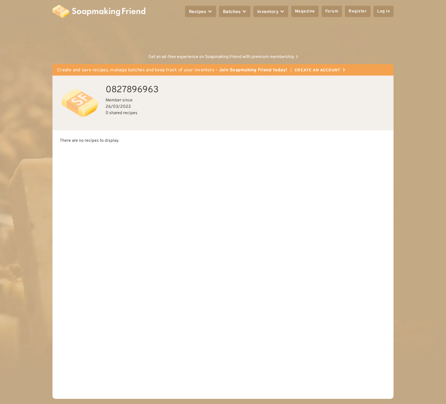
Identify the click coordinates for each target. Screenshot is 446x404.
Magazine (305, 11)
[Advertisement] (223, 36)
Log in (383, 11)
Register (358, 11)
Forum (332, 11)
